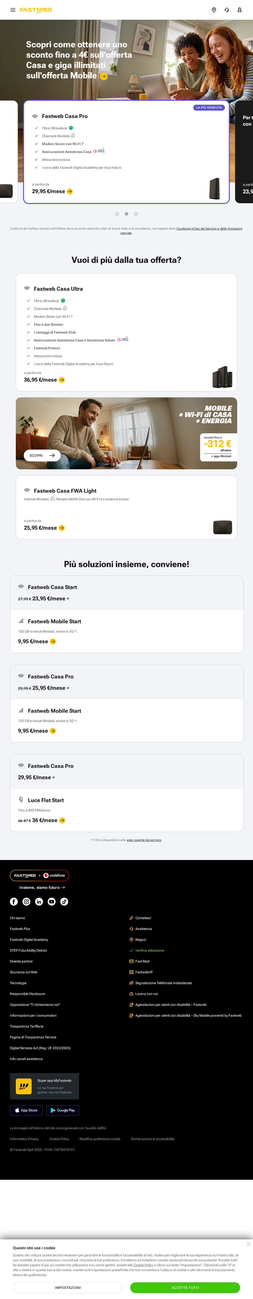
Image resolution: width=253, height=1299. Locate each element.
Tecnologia (18, 983)
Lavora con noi (146, 994)
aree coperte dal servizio (144, 840)
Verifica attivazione (149, 950)
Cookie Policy (59, 1139)
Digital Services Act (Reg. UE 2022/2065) (40, 1048)
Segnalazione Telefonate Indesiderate (163, 983)
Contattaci (143, 918)
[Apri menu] (13, 10)
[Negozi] (213, 10)
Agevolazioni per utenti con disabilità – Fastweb (171, 1005)
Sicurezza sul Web (23, 972)
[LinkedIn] (39, 902)
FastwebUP (144, 972)
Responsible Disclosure (27, 994)
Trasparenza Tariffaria (26, 1026)
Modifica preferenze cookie (100, 1139)
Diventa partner (21, 961)
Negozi (140, 940)
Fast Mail (142, 961)
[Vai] (104, 76)
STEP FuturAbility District (28, 950)
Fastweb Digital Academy (29, 940)
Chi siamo (17, 918)
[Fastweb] (37, 10)
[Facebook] (14, 902)
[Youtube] (52, 902)
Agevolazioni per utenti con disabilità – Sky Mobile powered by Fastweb (188, 1015)
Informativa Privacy (24, 1139)
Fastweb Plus (20, 929)
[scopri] (70, 191)
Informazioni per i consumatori (33, 1015)
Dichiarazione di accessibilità (152, 1139)
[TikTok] (64, 902)
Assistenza (143, 929)
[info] (111, 65)
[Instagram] (26, 902)
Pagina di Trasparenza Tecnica (33, 1037)
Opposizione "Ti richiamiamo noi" (35, 1005)
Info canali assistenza (26, 1059)
